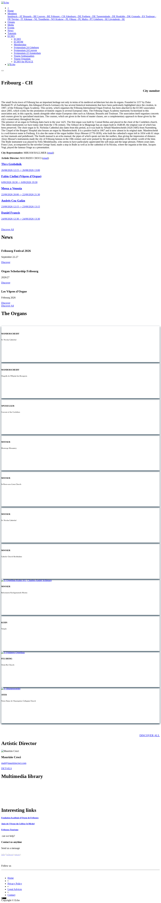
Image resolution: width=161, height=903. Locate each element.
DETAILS (6, 768)
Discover (5, 262)
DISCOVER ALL (149, 735)
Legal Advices (15, 889)
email (50, 152)
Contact (11, 895)
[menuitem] (11, 10)
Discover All (7, 229)
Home (11, 878)
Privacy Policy (15, 883)
